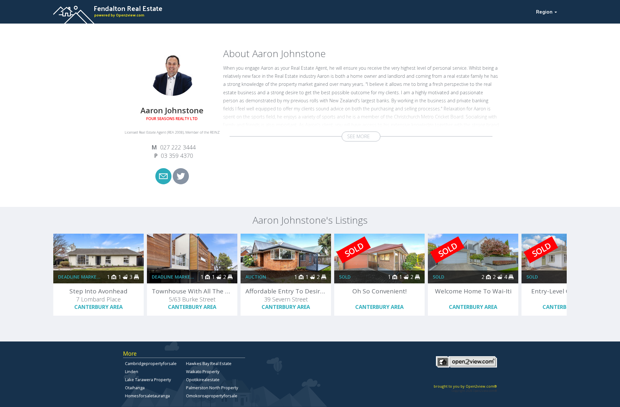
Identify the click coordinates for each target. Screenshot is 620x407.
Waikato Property (202, 371)
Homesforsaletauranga (147, 396)
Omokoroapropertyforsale (211, 396)
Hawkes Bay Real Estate (209, 363)
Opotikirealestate (203, 379)
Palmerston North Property (212, 388)
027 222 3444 (178, 147)
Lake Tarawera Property (148, 379)
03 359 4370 (177, 155)
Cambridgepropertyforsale (151, 363)
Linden (131, 371)
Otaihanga (135, 388)
